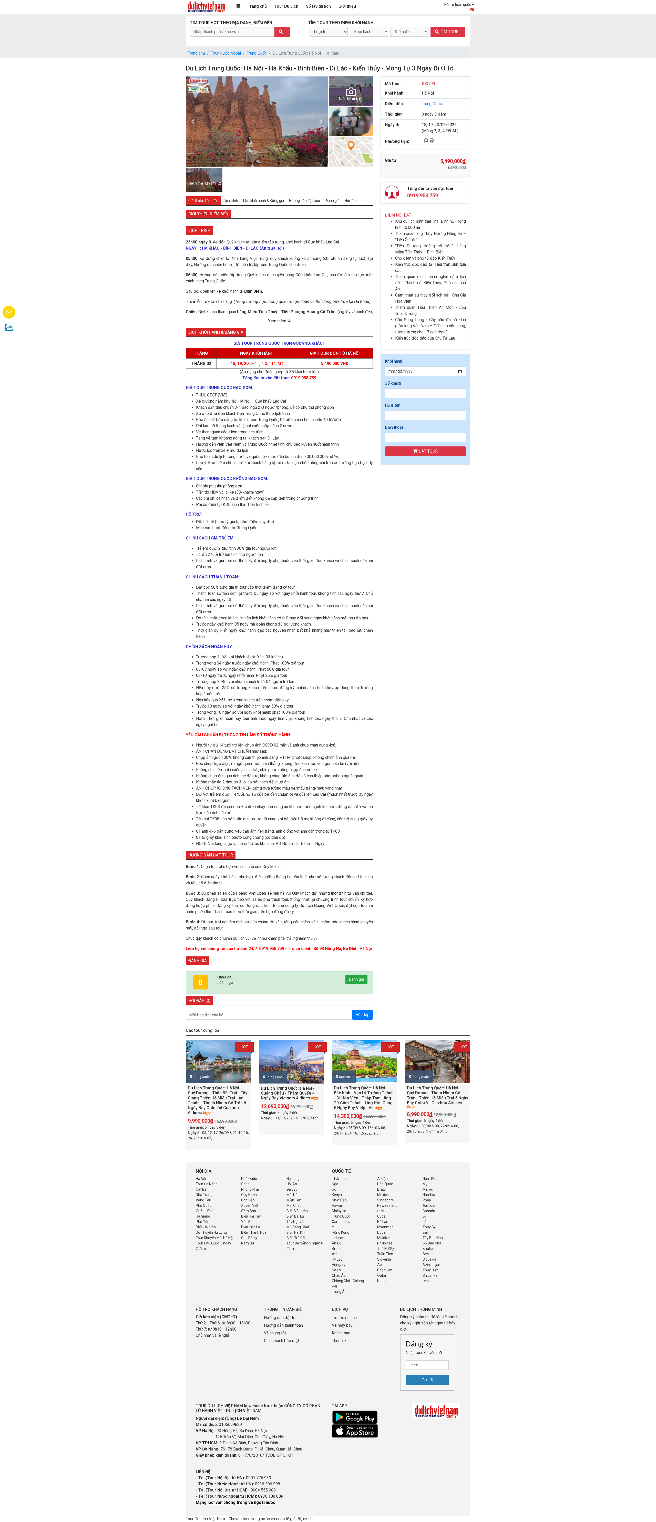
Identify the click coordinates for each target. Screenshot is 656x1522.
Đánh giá (356, 979)
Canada (429, 1211)
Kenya (337, 1195)
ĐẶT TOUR (428, 451)
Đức (380, 1211)
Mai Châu (294, 1205)
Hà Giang (203, 1216)
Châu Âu (339, 1275)
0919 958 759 (422, 195)
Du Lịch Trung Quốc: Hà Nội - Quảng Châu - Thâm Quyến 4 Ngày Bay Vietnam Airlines (288, 1093)
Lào (425, 1222)
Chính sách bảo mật (282, 1340)
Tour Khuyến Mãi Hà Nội (214, 1238)
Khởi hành (393, 361)
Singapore (385, 1200)
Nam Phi (429, 1179)
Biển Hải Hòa (206, 1227)
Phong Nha (250, 1189)
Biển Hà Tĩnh (296, 1232)
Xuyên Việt (249, 1205)
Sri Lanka (430, 1275)
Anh (335, 1254)
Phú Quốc (249, 1179)
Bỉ (424, 1216)
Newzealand (387, 1205)
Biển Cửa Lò (250, 1227)
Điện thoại (394, 427)
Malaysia (339, 1211)
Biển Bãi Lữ (295, 1216)
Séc (426, 1254)
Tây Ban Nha (433, 1238)
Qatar (381, 1275)
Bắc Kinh (345, 1077)
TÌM (448, 31)
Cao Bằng (249, 1238)
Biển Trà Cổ (295, 1238)
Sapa (245, 1184)
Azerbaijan (431, 1265)
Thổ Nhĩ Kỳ (385, 1249)
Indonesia (339, 1238)
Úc (334, 1189)
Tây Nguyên (295, 1222)
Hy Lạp (337, 1259)
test (426, 1281)
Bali (425, 1232)
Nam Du (247, 1243)
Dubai (381, 1232)
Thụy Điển (430, 1270)
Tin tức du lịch (344, 1317)
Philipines (385, 1243)
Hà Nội (201, 1179)
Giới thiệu (347, 6)
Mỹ (425, 1184)
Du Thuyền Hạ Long (211, 1232)
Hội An (291, 1184)
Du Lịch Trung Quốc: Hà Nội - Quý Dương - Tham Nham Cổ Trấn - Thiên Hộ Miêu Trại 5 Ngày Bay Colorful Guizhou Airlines (437, 1095)
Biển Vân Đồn (297, 1211)
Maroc (428, 1189)
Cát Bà (201, 1189)
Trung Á (338, 1292)
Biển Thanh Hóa (253, 1232)
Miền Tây (293, 1200)
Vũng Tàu (203, 1200)
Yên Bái (247, 1222)
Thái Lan (339, 1179)
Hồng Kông (340, 1232)
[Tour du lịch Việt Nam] (206, 6)
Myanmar (385, 1227)
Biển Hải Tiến (251, 1216)
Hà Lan (382, 1222)
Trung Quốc (257, 53)
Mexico (383, 1195)
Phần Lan (384, 1270)
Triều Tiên (385, 1254)
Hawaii (337, 1205)
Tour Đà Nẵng (207, 1184)
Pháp (427, 1200)
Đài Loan (429, 1205)
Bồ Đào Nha (432, 1243)
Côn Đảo (248, 1200)
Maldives (384, 1238)
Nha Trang (204, 1195)
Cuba (381, 1216)
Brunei (337, 1249)
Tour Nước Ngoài (226, 53)
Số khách (393, 383)
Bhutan (428, 1249)
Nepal (381, 1281)
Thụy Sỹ (429, 1227)
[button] (193, 121)
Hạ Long (293, 1179)
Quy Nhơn (249, 1195)
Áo (379, 1265)
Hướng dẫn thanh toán (283, 1325)
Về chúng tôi (275, 1333)
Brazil (381, 1189)
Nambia (429, 1195)
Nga (335, 1184)
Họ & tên (392, 405)
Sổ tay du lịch (318, 6)
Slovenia (384, 1259)
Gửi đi (427, 1380)
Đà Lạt (291, 1189)
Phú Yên (202, 1222)
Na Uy (336, 1270)
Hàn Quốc (385, 1184)
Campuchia (341, 1222)
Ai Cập (382, 1179)
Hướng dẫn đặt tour (281, 1317)
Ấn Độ (336, 1243)
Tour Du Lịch (286, 6)
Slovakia (429, 1259)
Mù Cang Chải (297, 1227)
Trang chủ (257, 6)
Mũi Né (292, 1195)
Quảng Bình (205, 1211)
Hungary (338, 1265)
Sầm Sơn (248, 1211)
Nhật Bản (339, 1200)
